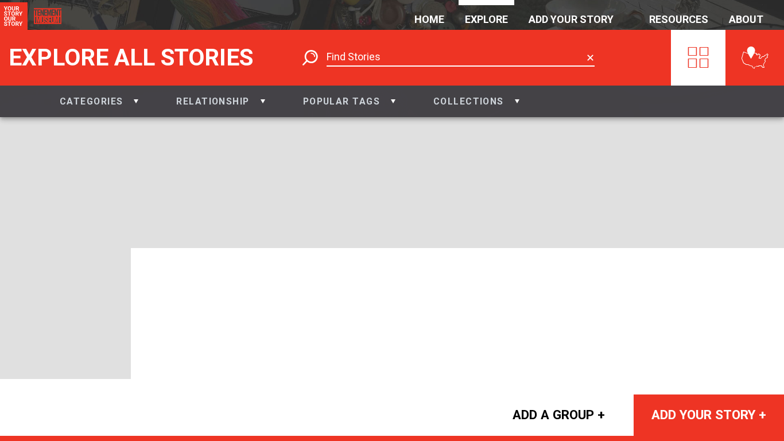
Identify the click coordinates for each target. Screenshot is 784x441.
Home (429, 19)
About (746, 19)
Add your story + (708, 414)
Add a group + (559, 414)
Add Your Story (571, 19)
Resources (678, 19)
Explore (486, 19)
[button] (99, 101)
